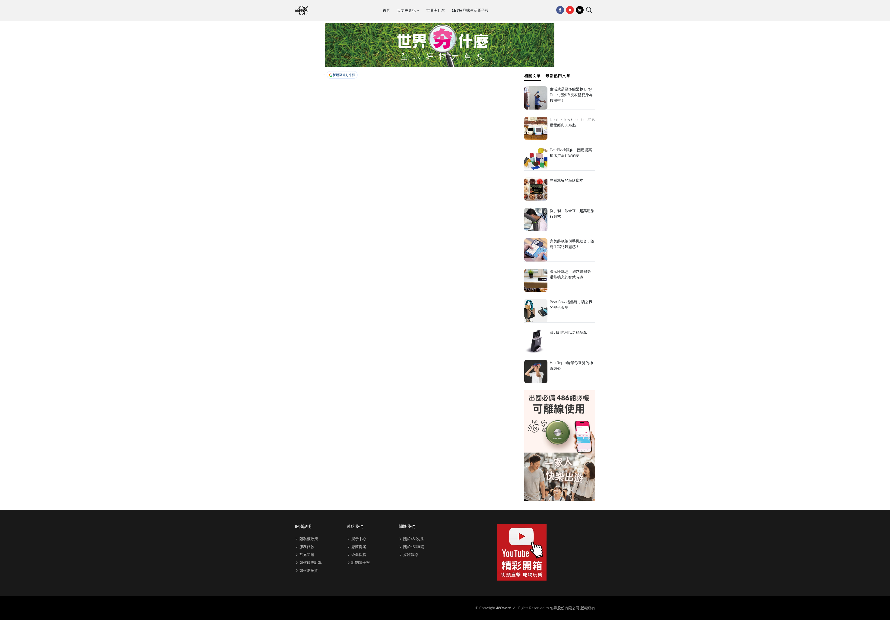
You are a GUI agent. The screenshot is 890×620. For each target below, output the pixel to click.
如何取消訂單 (310, 562)
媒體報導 (410, 554)
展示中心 (358, 538)
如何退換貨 (308, 570)
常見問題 (306, 554)
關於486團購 (413, 546)
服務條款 (306, 546)
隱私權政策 (308, 538)
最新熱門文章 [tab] (558, 75)
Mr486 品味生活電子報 (470, 10)
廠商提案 (358, 546)
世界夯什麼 (435, 10)
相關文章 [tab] (532, 75)
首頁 (386, 10)
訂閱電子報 (360, 562)
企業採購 (358, 554)
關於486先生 (413, 538)
